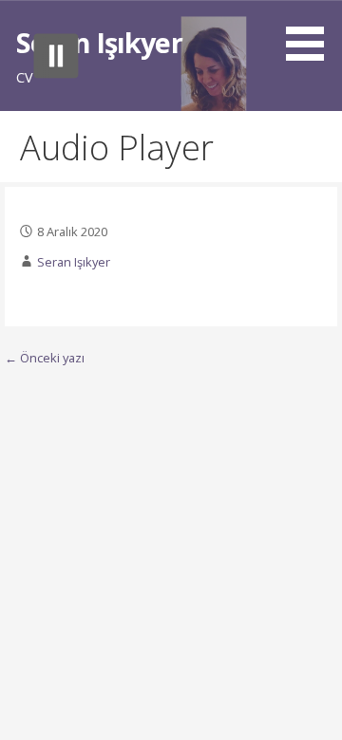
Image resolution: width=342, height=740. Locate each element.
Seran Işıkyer (99, 42)
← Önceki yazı (45, 357)
